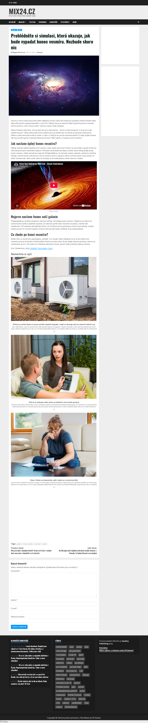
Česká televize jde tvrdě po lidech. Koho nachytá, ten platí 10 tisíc (29, 682)
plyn (73, 687)
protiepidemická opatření (66, 691)
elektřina (59, 663)
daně (81, 655)
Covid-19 (72, 655)
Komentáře (53, 22)
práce (82, 691)
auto (71, 647)
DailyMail (33, 248)
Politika (32, 22)
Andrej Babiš (61, 647)
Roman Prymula (74, 695)
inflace (69, 663)
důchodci (70, 659)
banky (79, 647)
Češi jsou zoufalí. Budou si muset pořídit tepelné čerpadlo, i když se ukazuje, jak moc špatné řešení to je (54, 324)
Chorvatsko (61, 655)
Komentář (15, 571)
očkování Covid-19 (63, 683)
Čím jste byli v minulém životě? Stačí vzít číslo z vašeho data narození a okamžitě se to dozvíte (31, 550)
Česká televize (71, 707)
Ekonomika (42, 22)
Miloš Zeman (61, 675)
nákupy (86, 675)
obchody (70, 679)
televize (82, 699)
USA (58, 703)
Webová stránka (17, 616)
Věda (20, 30)
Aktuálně (12, 22)
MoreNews (84, 718)
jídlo (86, 667)
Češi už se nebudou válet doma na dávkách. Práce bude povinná (54, 402)
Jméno (14, 600)
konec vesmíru (28, 544)
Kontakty (103, 648)
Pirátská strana (62, 687)
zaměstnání (76, 703)
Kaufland (59, 671)
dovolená (60, 659)
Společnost (65, 22)
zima (86, 703)
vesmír (44, 544)
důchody (80, 659)
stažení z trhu (70, 699)
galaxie (19, 544)
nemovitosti (75, 675)
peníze (77, 683)
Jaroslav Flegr (75, 667)
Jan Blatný (79, 663)
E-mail (14, 608)
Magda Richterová (19, 52)
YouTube (55, 211)
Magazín (21, 22)
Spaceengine (42, 248)
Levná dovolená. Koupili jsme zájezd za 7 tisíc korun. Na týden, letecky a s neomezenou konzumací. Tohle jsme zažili (29, 649)
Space (50, 248)
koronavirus (71, 671)
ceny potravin (74, 651)
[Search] (138, 22)
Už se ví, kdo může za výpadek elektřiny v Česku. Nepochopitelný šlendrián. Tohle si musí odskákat (29, 658)
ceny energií (61, 651)
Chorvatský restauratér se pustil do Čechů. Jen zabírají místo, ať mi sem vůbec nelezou (29, 675)
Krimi (74, 22)
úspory (59, 707)
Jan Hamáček (61, 667)
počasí (81, 687)
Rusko (58, 699)
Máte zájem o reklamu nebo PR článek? (116, 650)
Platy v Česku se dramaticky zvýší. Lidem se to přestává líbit (54, 480)
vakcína (66, 703)
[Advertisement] (54, 516)
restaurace (60, 695)
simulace (38, 544)
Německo (60, 679)
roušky (87, 695)
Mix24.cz (22, 11)
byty (86, 647)
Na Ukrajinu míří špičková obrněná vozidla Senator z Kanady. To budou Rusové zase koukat (78, 550)
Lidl (81, 671)
